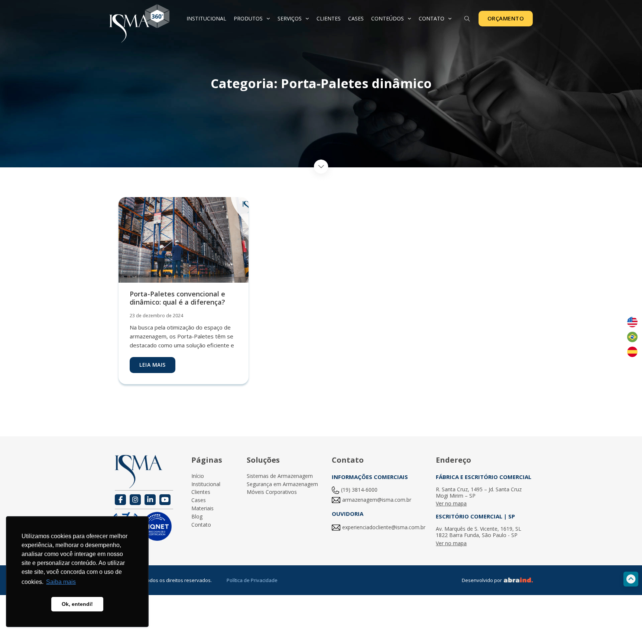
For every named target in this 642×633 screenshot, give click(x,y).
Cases (356, 18)
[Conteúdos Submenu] (409, 18)
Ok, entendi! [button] (77, 604)
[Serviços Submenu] (307, 18)
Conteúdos (387, 18)
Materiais (202, 508)
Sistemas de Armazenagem (280, 476)
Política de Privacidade (252, 580)
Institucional (206, 18)
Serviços (290, 18)
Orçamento (505, 18)
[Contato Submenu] (450, 18)
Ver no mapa (451, 504)
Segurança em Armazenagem (282, 484)
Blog (196, 517)
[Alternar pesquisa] (467, 19)
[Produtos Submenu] (268, 18)
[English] (632, 322)
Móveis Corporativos (272, 492)
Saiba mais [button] (61, 582)
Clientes (329, 18)
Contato (431, 18)
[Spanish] (632, 351)
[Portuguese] (632, 337)
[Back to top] (630, 579)
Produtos (248, 18)
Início (197, 476)
